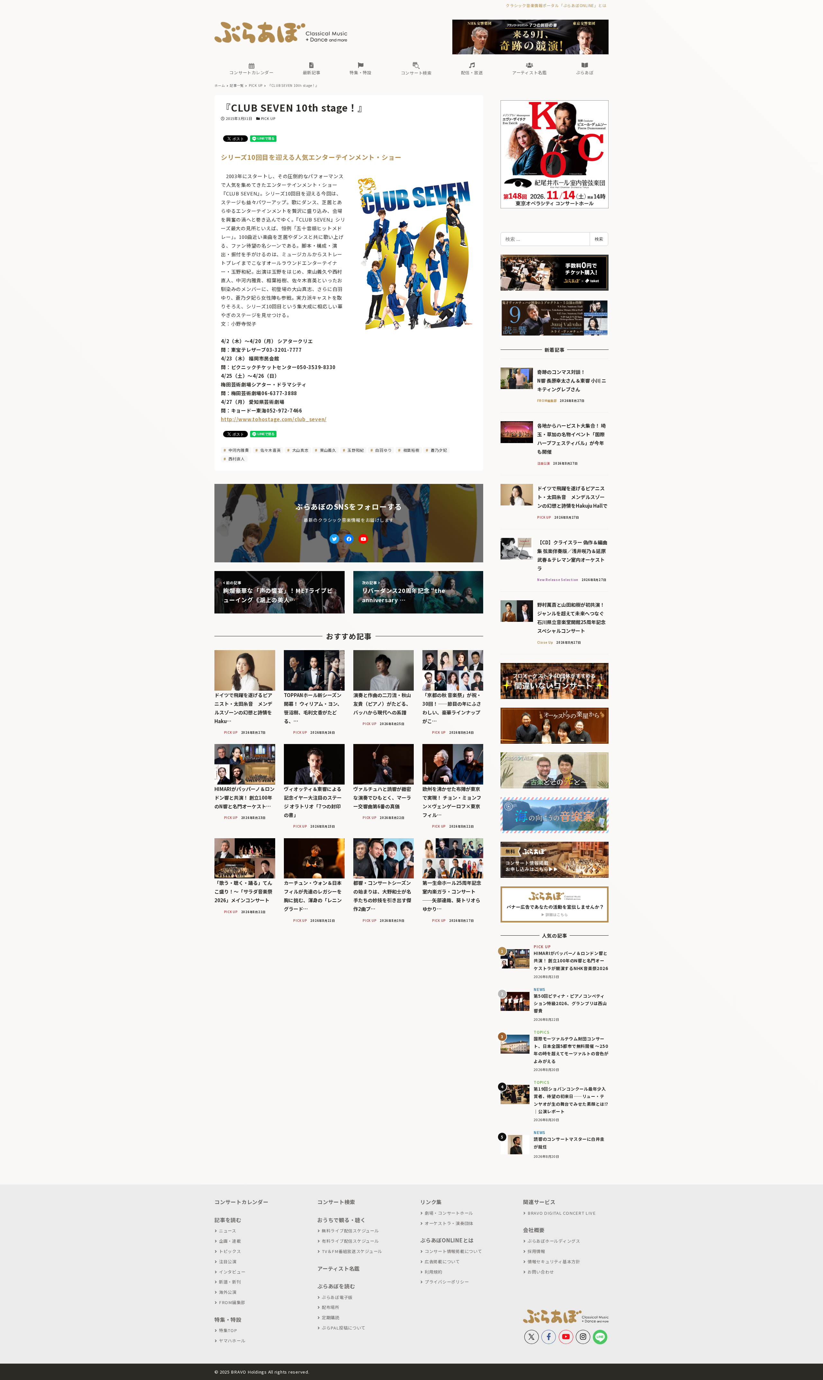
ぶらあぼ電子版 (337, 1297)
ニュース (227, 1231)
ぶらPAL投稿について (344, 1328)
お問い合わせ (541, 1272)
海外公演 (228, 1292)
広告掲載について (442, 1261)
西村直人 (236, 458)
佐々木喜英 (270, 450)
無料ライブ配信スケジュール (350, 1231)
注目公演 (228, 1261)
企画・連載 (230, 1241)
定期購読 (330, 1317)
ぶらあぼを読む (336, 1286)
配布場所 (330, 1307)
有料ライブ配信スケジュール (350, 1241)
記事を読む (227, 1220)
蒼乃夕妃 (438, 450)
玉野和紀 (355, 450)
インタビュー (232, 1272)
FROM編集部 (232, 1302)
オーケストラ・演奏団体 (449, 1223)
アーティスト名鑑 (338, 1268)
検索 (599, 239)
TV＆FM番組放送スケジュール (352, 1251)
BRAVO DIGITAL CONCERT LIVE (561, 1213)
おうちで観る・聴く (341, 1220)
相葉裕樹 (411, 450)
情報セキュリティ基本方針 (554, 1261)
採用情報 (536, 1251)
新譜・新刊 (230, 1282)
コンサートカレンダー (241, 1202)
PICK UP (268, 118)
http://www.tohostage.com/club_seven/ (274, 419)
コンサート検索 (336, 1202)
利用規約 (433, 1272)
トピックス (230, 1251)
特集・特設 (227, 1319)
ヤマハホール (232, 1341)
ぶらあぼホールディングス (554, 1241)
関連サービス (539, 1202)
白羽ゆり (383, 450)
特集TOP (228, 1330)
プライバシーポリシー (447, 1282)
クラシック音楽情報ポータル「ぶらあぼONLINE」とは (556, 5)
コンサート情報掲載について (453, 1251)
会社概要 (534, 1230)
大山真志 (300, 450)
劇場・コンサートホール (449, 1213)
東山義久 (327, 450)
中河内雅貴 (238, 450)
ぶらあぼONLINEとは (447, 1240)
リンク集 (431, 1202)
